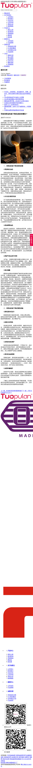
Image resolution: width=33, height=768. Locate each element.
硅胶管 (27, 757)
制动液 (10, 37)
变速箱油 (10, 33)
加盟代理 (7, 44)
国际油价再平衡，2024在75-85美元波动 (16, 101)
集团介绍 (10, 55)
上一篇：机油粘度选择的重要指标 (11, 390)
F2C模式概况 (12, 48)
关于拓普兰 (7, 15)
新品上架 (10, 29)
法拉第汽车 (14, 757)
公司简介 (10, 17)
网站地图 (9, 762)
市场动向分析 (12, 46)
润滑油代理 (7, 757)
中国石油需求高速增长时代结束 (14, 110)
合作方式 (10, 60)
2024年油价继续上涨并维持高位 (14, 99)
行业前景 (10, 52)
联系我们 (10, 18)
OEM (5, 53)
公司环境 (10, 22)
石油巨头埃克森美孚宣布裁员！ (14, 103)
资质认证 (10, 24)
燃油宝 (10, 35)
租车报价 (21, 757)
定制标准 (10, 64)
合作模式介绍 (12, 50)
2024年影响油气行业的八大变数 (14, 97)
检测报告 (10, 26)
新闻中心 (7, 39)
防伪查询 (7, 80)
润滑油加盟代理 (21, 755)
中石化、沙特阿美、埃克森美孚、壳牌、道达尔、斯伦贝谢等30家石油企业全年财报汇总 (17, 93)
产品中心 (7, 28)
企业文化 (10, 20)
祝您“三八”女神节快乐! (11, 104)
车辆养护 (23, 75)
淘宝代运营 (6, 759)
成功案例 (10, 59)
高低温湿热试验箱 (15, 759)
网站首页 (7, 13)
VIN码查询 (7, 78)
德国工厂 (15, 762)
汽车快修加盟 (11, 755)
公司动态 (10, 40)
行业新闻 (10, 42)
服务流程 (10, 62)
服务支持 (16, 75)
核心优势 (10, 57)
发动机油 (10, 31)
